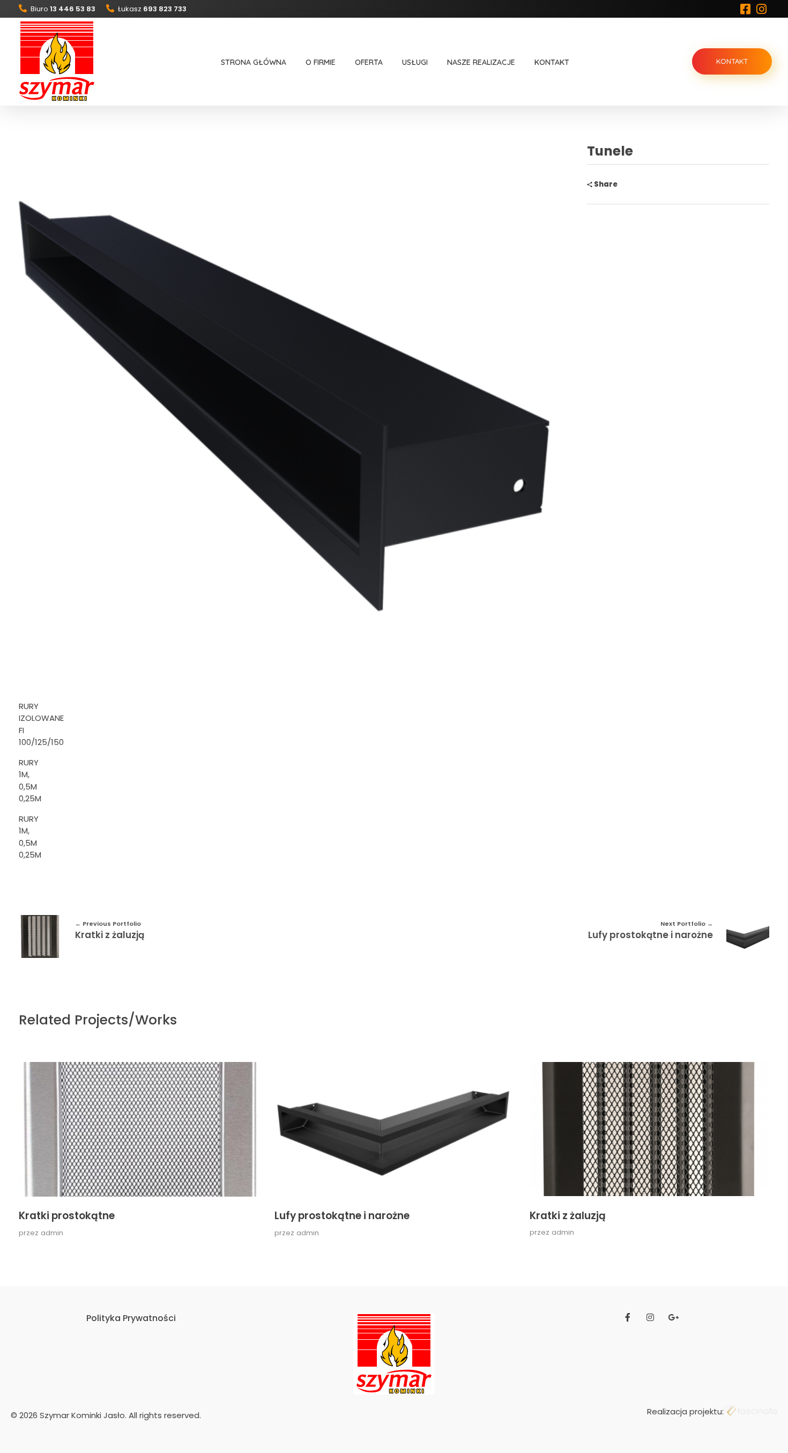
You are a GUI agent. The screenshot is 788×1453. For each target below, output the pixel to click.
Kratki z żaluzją (568, 1215)
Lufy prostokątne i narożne (342, 1215)
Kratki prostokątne (67, 1215)
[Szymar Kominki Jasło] (57, 61)
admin (52, 1233)
